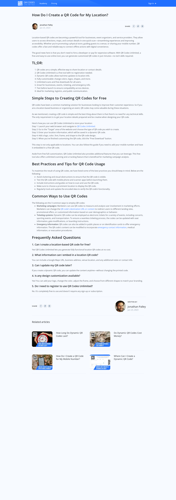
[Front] (27, 3)
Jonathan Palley (46, 25)
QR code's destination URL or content (78, 209)
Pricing (54, 3)
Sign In (151, 3)
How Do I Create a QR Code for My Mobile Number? (69, 357)
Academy (43, 3)
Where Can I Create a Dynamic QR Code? (124, 357)
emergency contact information (112, 227)
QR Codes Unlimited (86, 126)
